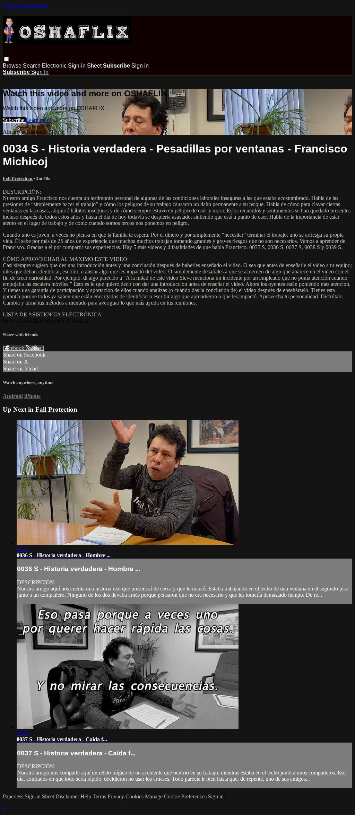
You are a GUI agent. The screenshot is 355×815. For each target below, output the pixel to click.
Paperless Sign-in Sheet (28, 796)
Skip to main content (25, 6)
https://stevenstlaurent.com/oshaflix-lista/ (47, 321)
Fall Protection (18, 178)
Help (86, 796)
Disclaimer (67, 796)
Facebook (14, 348)
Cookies (135, 796)
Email (37, 348)
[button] (6, 59)
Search (32, 66)
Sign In (40, 72)
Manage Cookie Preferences (176, 796)
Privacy (116, 796)
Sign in (140, 66)
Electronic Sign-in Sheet (72, 66)
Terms (100, 796)
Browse (13, 66)
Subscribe (14, 120)
